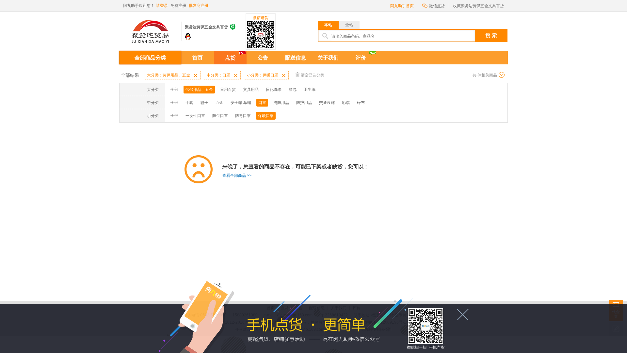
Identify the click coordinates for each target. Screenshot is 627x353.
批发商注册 (198, 5)
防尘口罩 (220, 115)
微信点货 (433, 5)
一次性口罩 (195, 115)
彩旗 (346, 102)
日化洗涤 (273, 89)
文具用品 (251, 89)
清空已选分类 (312, 75)
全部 (174, 89)
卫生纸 (309, 89)
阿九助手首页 (402, 6)
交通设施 (327, 102)
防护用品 (304, 102)
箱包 (293, 89)
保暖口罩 (266, 115)
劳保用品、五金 (199, 89)
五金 (219, 102)
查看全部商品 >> (236, 175)
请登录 (162, 5)
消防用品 (281, 102)
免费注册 (178, 5)
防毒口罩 (243, 115)
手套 (189, 102)
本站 (328, 25)
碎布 (361, 102)
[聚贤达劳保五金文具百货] (150, 29)
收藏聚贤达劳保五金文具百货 (478, 6)
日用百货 (228, 89)
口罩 (262, 102)
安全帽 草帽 (241, 102)
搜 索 (491, 35)
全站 (349, 25)
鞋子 (204, 102)
